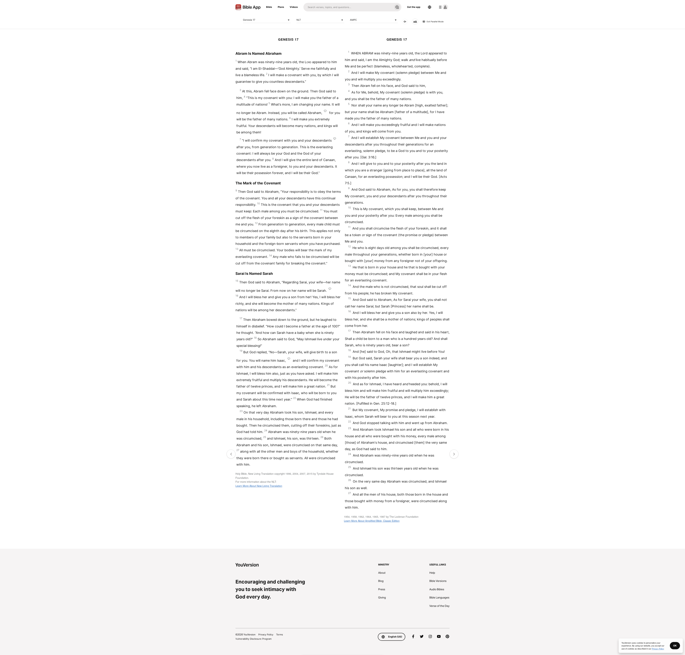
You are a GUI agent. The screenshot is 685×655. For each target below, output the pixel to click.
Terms (279, 634)
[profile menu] (443, 7)
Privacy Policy (265, 634)
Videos (294, 7)
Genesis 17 (249, 19)
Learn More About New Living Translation (258, 486)
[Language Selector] (429, 7)
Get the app (413, 7)
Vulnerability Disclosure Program (253, 638)
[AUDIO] (405, 21)
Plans (281, 7)
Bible (269, 7)
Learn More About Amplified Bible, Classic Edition (372, 521)
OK (675, 645)
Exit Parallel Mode (435, 21)
